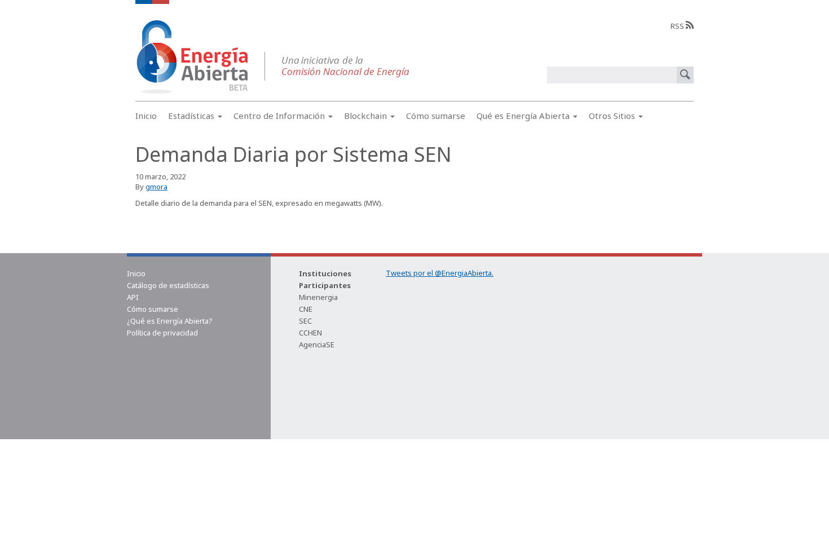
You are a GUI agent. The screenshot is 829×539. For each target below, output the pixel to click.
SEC (305, 321)
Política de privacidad (162, 333)
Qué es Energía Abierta (524, 115)
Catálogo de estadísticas (168, 285)
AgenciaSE (316, 344)
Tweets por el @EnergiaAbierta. (439, 273)
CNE (305, 309)
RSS (678, 26)
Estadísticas (192, 115)
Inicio (146, 115)
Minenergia (318, 297)
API (133, 297)
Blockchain (366, 115)
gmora (156, 187)
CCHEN (310, 333)
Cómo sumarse (435, 115)
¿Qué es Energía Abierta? (170, 321)
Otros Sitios (613, 115)
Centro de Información (280, 115)
